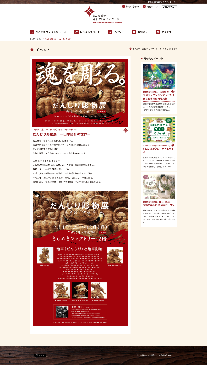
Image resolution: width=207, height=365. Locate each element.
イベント (119, 32)
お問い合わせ (132, 6)
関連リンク (152, 6)
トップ (32, 39)
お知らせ (143, 32)
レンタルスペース (90, 32)
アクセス (167, 32)
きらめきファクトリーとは (51, 32)
